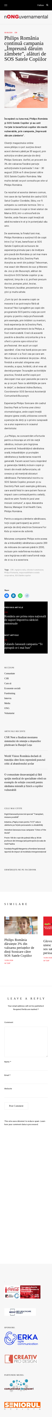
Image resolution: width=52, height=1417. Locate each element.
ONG (7, 708)
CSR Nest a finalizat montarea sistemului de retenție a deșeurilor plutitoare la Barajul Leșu (22, 741)
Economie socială (12, 688)
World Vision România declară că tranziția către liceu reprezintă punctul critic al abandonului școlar (24, 759)
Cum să (7, 683)
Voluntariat (9, 713)
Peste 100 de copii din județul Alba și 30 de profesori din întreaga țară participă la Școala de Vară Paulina (25, 841)
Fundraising (9, 693)
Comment (8, 1022)
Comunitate (9, 673)
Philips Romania (11, 573)
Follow (41, 5)
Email (7, 1075)
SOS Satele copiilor (23, 576)
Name (7, 1062)
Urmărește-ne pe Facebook (20, 870)
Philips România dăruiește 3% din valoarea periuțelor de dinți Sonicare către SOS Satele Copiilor (19, 947)
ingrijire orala (20, 570)
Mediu (7, 703)
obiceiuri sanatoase (35, 570)
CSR (15, 32)
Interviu (7, 698)
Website (8, 1089)
